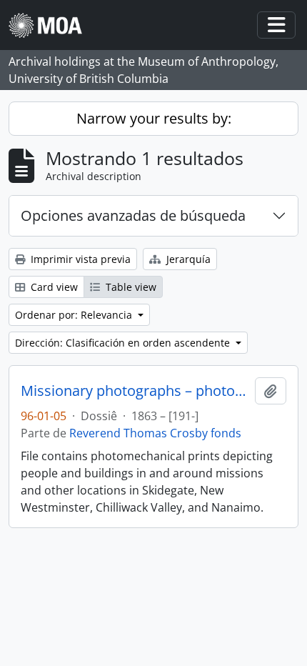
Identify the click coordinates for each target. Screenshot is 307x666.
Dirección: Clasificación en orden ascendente (124, 342)
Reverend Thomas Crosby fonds (155, 433)
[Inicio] (51, 25)
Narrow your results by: (153, 118)
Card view (53, 287)
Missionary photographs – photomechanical (135, 390)
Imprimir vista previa (79, 259)
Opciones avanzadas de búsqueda (133, 215)
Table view (129, 287)
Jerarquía (187, 259)
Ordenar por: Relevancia (75, 315)
